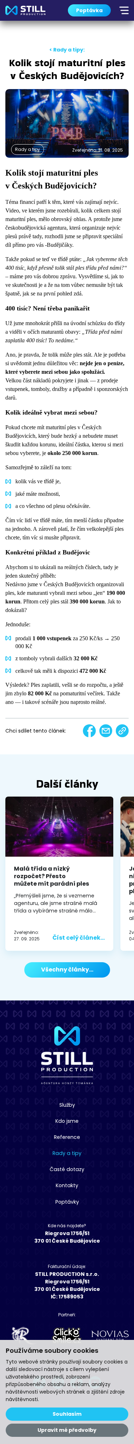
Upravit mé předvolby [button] (67, 1430)
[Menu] (124, 10)
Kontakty (67, 1185)
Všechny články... (67, 969)
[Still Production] (25, 10)
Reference (67, 1137)
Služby (67, 1104)
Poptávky (67, 1201)
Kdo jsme (67, 1121)
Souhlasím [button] (67, 1414)
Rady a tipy (67, 1153)
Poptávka (89, 10)
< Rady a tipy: (67, 49)
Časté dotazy (67, 1169)
